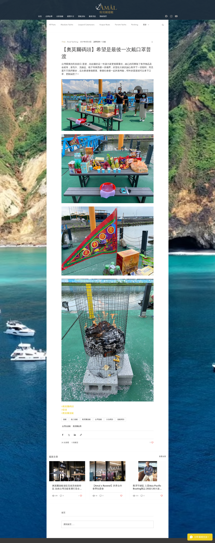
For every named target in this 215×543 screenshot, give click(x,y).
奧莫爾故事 (77, 426)
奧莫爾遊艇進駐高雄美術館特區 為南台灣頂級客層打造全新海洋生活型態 (67, 487)
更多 (145, 24)
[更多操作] (152, 41)
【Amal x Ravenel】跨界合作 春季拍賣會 (107, 487)
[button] (163, 25)
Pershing (134, 24)
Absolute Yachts (67, 24)
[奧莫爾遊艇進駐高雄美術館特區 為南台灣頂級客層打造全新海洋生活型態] (67, 471)
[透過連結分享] (81, 435)
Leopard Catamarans (86, 24)
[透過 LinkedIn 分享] (75, 435)
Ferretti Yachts (120, 24)
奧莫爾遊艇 (86, 419)
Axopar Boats (104, 24)
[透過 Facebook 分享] (62, 435)
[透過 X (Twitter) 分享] (69, 435)
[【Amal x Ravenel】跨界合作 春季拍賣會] (108, 471)
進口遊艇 (74, 419)
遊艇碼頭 (120, 419)
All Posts (52, 24)
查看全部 (162, 456)
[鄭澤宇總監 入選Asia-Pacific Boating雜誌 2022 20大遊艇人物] (148, 471)
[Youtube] (176, 16)
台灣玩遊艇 (66, 426)
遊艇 (65, 419)
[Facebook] (166, 16)
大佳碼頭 (109, 419)
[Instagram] (171, 16)
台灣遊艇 (98, 419)
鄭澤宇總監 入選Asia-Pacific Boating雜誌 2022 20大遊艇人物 (147, 487)
